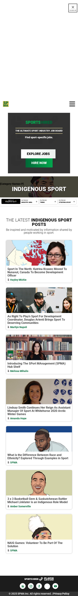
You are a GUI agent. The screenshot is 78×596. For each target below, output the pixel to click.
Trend (42, 202)
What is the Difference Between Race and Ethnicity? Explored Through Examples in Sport (37, 456)
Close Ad (72, 10)
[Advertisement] (39, 55)
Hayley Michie (18, 279)
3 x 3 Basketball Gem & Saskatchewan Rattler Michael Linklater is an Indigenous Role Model (37, 500)
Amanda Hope (18, 418)
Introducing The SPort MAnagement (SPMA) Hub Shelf (36, 365)
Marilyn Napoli (18, 327)
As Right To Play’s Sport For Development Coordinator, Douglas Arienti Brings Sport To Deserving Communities (36, 320)
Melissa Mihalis (19, 371)
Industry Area (26, 202)
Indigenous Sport (11, 200)
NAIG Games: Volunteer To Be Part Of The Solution (35, 544)
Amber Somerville (20, 506)
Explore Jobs (38, 154)
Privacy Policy (61, 593)
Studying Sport (65, 202)
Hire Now (39, 163)
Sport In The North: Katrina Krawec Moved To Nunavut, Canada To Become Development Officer (37, 272)
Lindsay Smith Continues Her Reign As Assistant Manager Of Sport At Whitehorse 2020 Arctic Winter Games (38, 411)
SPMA (13, 462)
